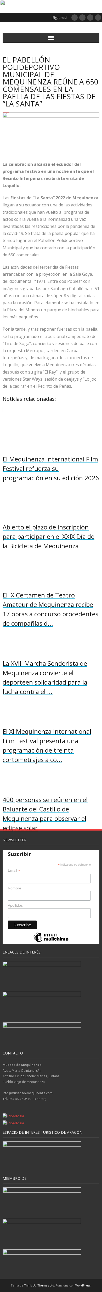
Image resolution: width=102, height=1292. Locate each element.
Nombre (14, 888)
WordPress (82, 1285)
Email (14, 870)
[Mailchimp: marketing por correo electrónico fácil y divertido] (51, 941)
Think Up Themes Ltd (39, 1285)
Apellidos (15, 905)
